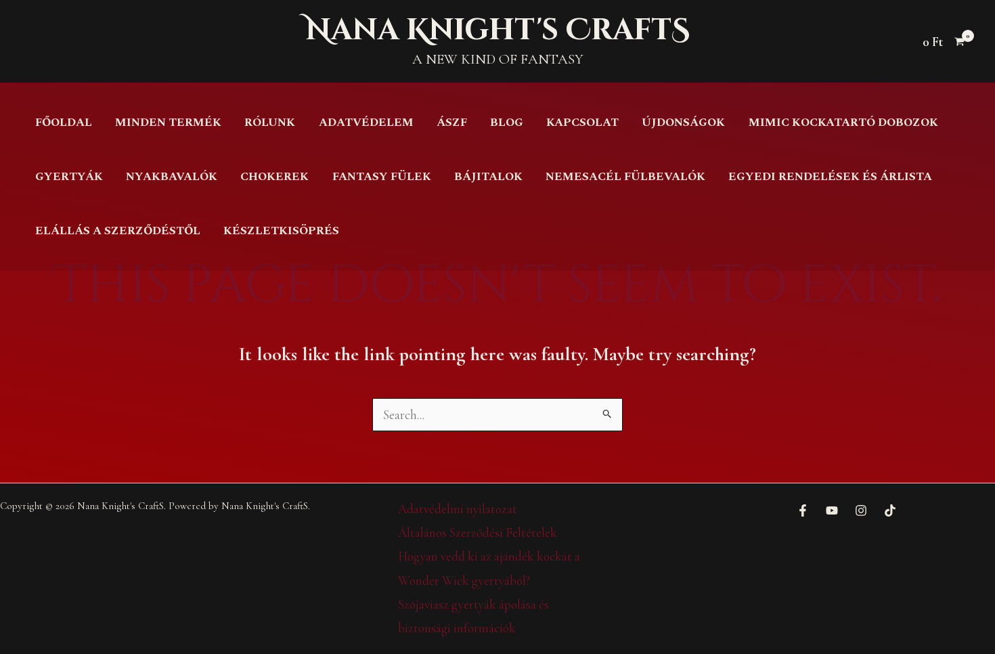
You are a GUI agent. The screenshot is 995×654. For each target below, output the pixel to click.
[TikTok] (890, 510)
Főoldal (63, 122)
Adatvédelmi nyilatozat (457, 509)
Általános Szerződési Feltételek (477, 532)
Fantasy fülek (381, 177)
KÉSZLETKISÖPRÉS (281, 231)
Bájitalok (488, 177)
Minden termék (168, 122)
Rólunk (269, 122)
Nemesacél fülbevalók (625, 177)
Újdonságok (683, 122)
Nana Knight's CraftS (497, 30)
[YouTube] (832, 510)
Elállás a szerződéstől (117, 231)
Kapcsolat (582, 122)
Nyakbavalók (171, 177)
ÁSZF (452, 122)
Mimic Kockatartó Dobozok (843, 122)
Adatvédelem (366, 122)
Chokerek (274, 177)
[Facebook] (803, 510)
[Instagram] (861, 510)
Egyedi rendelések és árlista (830, 177)
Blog (506, 122)
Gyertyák (69, 177)
